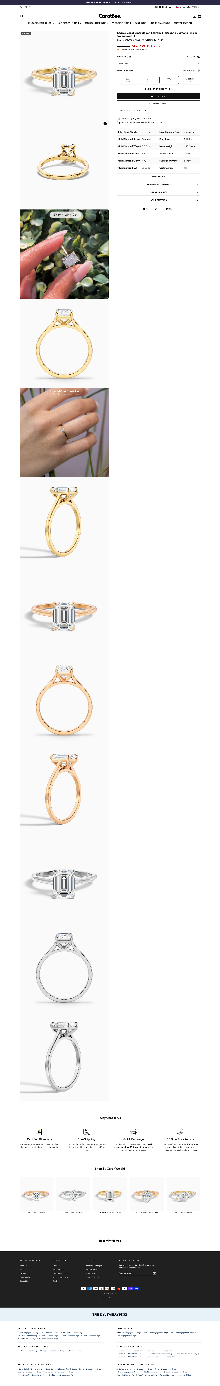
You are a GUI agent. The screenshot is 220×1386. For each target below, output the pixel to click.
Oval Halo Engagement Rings (29, 1372)
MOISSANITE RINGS (96, 23)
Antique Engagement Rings (141, 1369)
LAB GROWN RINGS (68, 23)
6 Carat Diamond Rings (48, 1335)
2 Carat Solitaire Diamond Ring (57, 1369)
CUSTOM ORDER (158, 103)
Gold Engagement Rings (126, 1335)
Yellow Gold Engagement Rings (155, 1332)
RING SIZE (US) (124, 56)
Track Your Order (26, 1277)
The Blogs (56, 1265)
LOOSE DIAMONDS (160, 23)
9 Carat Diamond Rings (27, 1339)
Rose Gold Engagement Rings (182, 1332)
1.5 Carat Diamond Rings (50, 1332)
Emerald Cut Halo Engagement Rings (58, 1372)
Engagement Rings (183, 1375)
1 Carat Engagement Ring (28, 1332)
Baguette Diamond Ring (125, 1375)
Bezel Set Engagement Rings (151, 1372)
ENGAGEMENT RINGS (40, 23)
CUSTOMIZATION (183, 23)
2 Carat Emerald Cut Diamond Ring (130, 1354)
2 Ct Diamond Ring (73, 1351)
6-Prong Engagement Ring (127, 1372)
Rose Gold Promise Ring (147, 1375)
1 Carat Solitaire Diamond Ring (30, 1369)
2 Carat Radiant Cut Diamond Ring (158, 1351)
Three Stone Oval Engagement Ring (32, 1375)
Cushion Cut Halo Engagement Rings (86, 1369)
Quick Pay (56, 1281)
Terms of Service (92, 1277)
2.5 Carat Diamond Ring (72, 1332)
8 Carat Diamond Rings (90, 1335)
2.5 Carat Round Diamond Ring (159, 1354)
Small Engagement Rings (27, 1351)
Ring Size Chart (58, 1269)
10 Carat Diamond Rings (48, 1339)
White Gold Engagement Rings (128, 1332)
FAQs (22, 1269)
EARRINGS (140, 23)
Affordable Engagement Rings (52, 1351)
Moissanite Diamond (60, 1277)
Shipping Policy (91, 1269)
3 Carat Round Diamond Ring (185, 1354)
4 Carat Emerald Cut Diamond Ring (130, 1357)
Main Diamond (125, 70)
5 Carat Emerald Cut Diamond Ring (161, 1357)
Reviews (23, 1273)
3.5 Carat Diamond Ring (27, 1335)
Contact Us (24, 1281)
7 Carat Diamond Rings (69, 1335)
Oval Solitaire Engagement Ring (61, 1375)
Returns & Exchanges (94, 1265)
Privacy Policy (91, 1273)
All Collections (122, 1369)
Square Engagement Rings (176, 1372)
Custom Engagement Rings (165, 1369)
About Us (23, 1265)
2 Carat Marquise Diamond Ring (129, 1351)
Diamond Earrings (167, 1375)
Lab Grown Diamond (61, 1273)
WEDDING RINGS (121, 23)
